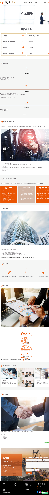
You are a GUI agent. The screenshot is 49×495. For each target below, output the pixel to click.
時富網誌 (4, 489)
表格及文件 (15, 485)
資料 (14, 484)
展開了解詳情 (25, 114)
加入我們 (44, 2)
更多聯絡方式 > (5, 470)
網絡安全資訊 (27, 489)
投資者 (4, 484)
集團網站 (4, 490)
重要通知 (26, 483)
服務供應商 (26, 484)
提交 (29, 473)
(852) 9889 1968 (11, 467)
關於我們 (39, 2)
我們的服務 (25, 2)
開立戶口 (15, 483)
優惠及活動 (30, 2)
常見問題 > (4, 471)
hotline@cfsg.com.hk (41, 486)
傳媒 (3, 485)
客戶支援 (35, 2)
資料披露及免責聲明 (28, 485)
